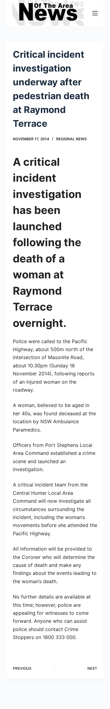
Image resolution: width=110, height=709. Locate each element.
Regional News (71, 139)
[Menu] (95, 13)
